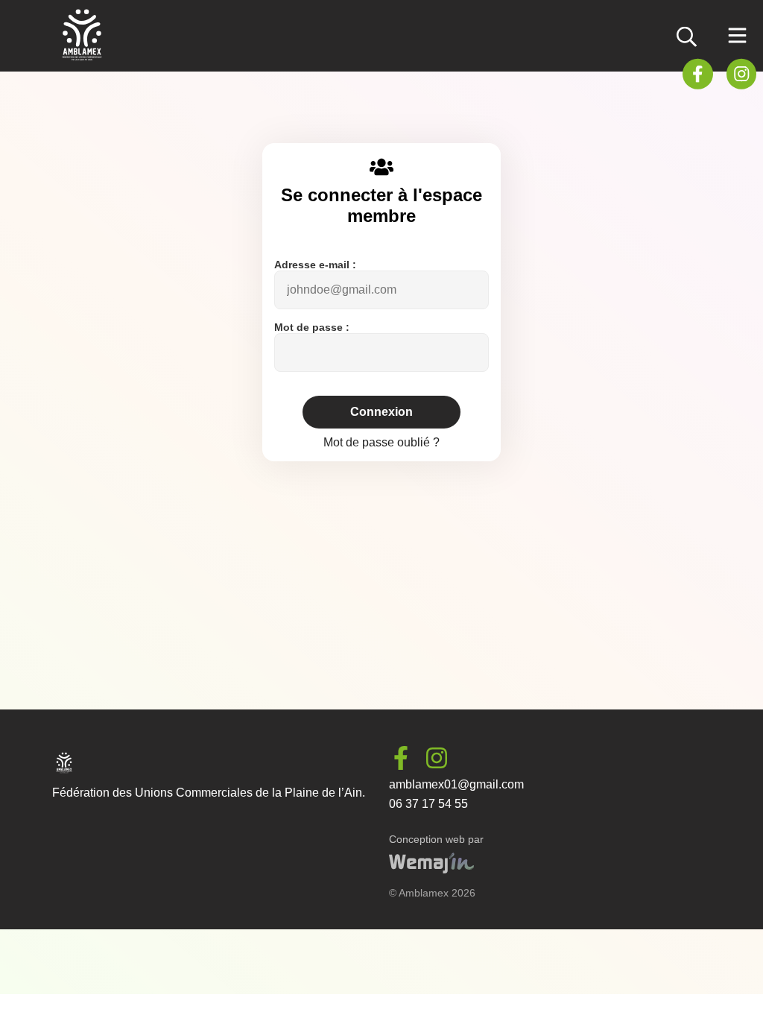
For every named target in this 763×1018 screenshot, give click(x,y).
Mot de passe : (311, 327)
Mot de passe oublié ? (381, 442)
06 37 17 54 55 (428, 803)
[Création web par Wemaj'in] (432, 870)
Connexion (381, 411)
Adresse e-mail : (315, 265)
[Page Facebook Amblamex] (697, 73)
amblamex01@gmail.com (456, 784)
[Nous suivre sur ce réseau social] (407, 757)
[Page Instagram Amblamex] (741, 73)
